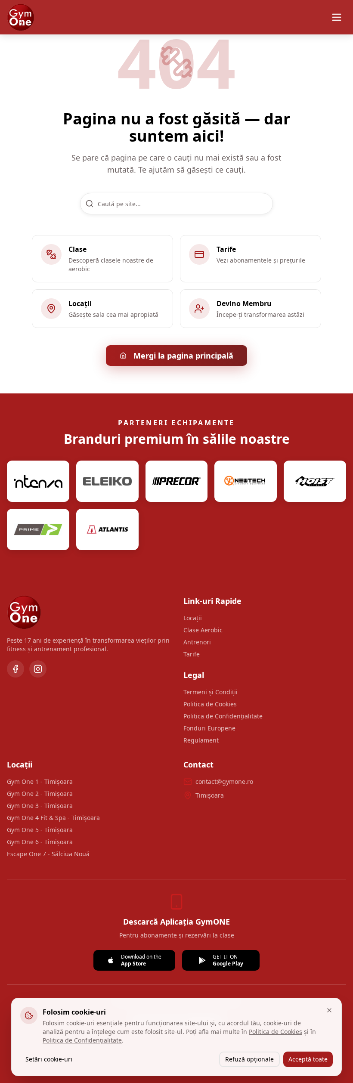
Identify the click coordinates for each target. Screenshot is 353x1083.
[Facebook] (15, 669)
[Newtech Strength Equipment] (245, 481)
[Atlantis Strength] (107, 529)
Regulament (201, 740)
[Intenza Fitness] (38, 481)
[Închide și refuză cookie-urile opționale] (329, 1010)
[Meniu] (336, 17)
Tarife (191, 654)
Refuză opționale (249, 1059)
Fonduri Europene (209, 728)
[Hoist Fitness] (315, 481)
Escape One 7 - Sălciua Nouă (48, 854)
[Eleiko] (107, 481)
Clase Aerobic (203, 630)
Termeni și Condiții (210, 692)
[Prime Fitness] (38, 529)
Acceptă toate (308, 1059)
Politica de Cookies (210, 704)
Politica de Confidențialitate (223, 716)
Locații (192, 618)
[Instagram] (37, 669)
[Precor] (177, 481)
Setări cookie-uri (48, 1059)
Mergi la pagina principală (183, 355)
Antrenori (197, 642)
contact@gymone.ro (224, 781)
